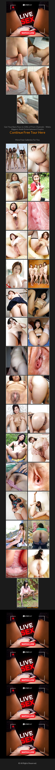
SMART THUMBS (32, 607)
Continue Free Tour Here (27, 132)
